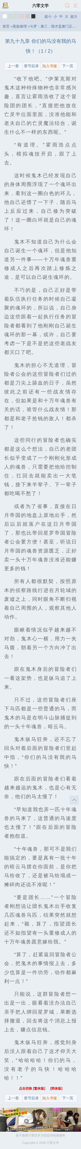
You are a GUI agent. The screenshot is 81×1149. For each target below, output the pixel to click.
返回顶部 (74, 800)
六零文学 (40, 5)
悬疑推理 (20, 26)
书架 (5, 6)
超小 (48, 16)
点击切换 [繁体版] (32, 1088)
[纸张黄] (33, 16)
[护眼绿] (10, 16)
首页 (6, 26)
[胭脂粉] (22, 16)
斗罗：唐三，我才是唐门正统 (53, 26)
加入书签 (49, 66)
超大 (73, 16)
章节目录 (31, 66)
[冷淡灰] (27, 16)
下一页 (67, 66)
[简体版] (56, 1088)
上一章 (13, 66)
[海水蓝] (16, 16)
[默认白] (4, 16)
